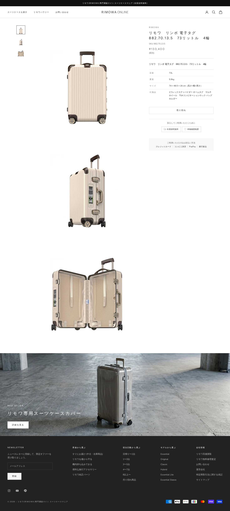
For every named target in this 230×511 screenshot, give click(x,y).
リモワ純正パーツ (81, 474)
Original (164, 459)
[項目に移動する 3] (20, 52)
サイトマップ (202, 479)
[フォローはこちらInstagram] (9, 490)
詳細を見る (18, 424)
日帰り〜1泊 (129, 454)
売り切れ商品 (129, 479)
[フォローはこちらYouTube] (17, 490)
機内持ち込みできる (82, 464)
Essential (165, 454)
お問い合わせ (62, 12)
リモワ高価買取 (204, 454)
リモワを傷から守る (82, 459)
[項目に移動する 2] (20, 41)
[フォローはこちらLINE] (25, 490)
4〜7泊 (126, 469)
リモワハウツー (41, 12)
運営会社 (200, 469)
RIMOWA (154, 27)
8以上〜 (127, 474)
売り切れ (181, 110)
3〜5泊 (126, 464)
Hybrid (164, 469)
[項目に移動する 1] (20, 29)
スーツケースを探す (17, 12)
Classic (164, 464)
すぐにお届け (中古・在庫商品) (87, 454)
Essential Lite (167, 474)
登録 (14, 476)
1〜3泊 (126, 459)
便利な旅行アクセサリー (84, 469)
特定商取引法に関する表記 (209, 474)
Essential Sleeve (168, 479)
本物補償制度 (193, 129)
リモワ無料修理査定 (206, 459)
